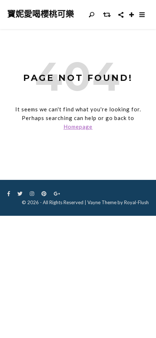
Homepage (78, 126)
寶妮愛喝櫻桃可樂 (40, 14)
